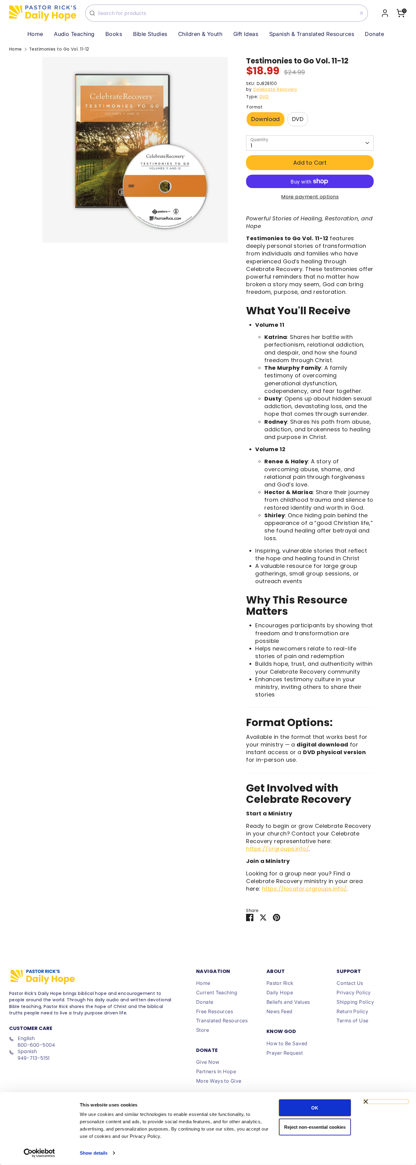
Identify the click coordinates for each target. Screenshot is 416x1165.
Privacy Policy (354, 992)
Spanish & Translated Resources (311, 34)
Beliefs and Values (288, 1002)
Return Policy (352, 1011)
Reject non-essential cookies (315, 1126)
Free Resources (214, 1011)
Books (113, 34)
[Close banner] (386, 1101)
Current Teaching (216, 992)
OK (314, 1107)
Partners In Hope (216, 1071)
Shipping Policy (355, 1002)
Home (35, 34)
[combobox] (226, 13)
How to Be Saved (287, 1043)
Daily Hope (279, 992)
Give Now (208, 1062)
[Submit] (92, 13)
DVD (264, 97)
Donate (374, 34)
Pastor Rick (280, 983)
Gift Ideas (246, 34)
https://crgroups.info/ (277, 849)
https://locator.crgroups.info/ (304, 888)
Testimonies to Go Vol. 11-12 (59, 49)
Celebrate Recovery (275, 89)
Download (265, 119)
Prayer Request (284, 1053)
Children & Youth (200, 34)
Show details (94, 1153)
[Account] (385, 13)
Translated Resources (222, 1020)
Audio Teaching (74, 34)
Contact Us (350, 983)
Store (202, 1030)
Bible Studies (150, 34)
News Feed (279, 1011)
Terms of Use (352, 1020)
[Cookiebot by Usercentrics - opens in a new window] (39, 1153)
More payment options (310, 196)
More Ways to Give (218, 1081)
